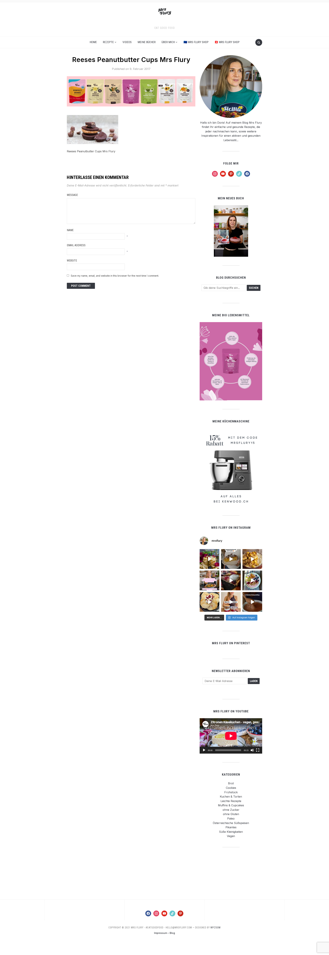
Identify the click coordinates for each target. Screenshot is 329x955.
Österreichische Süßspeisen (231, 823)
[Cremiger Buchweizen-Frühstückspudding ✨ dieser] (252, 580)
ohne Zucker (231, 809)
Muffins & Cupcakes (231, 805)
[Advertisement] (231, 873)
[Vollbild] (257, 750)
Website (72, 260)
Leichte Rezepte (231, 801)
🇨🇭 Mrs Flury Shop (227, 42)
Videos (127, 42)
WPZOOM (215, 927)
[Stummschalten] (252, 750)
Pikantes (231, 827)
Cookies (231, 787)
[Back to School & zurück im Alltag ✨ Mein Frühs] (231, 602)
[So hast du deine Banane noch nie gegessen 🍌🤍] (252, 559)
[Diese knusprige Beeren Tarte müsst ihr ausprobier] (231, 580)
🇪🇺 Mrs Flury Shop (196, 42)
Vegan (231, 836)
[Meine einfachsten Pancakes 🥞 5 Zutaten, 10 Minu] (209, 559)
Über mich (168, 42)
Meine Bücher (147, 42)
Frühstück (231, 792)
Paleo (231, 818)
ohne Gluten (231, 814)
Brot (231, 783)
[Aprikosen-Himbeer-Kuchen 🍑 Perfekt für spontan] (231, 559)
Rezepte (108, 42)
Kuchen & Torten (231, 796)
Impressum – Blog (164, 932)
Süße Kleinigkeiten (231, 831)
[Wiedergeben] (204, 750)
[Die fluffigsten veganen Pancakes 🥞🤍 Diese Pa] (209, 602)
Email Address (76, 245)
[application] (231, 735)
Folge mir (231, 163)
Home (93, 42)
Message (72, 195)
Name (70, 230)
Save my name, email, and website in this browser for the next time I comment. (115, 275)
